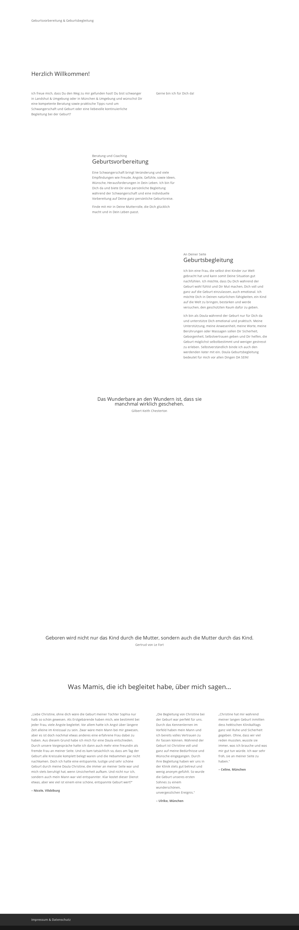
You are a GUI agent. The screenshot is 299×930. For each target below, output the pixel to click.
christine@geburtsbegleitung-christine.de (72, 893)
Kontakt (262, 9)
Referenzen (241, 9)
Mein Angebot (195, 9)
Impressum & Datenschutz (51, 920)
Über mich (219, 9)
